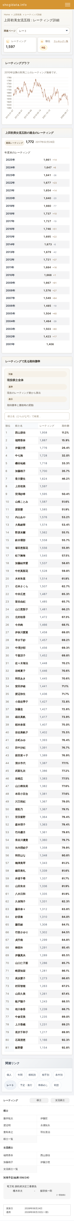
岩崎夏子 (20, 670)
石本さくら (21, 586)
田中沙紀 (20, 747)
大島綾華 (20, 524)
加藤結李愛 (21, 563)
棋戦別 (32, 1074)
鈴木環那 (20, 540)
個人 (9, 1074)
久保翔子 (20, 901)
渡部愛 (19, 509)
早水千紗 (20, 640)
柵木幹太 (18, 1190)
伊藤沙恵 (20, 447)
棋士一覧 (8, 1138)
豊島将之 (8, 1132)
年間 (20, 1074)
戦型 (56, 1085)
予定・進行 (26, 1085)
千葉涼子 (20, 655)
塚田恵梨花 (21, 547)
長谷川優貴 (21, 840)
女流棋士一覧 (10, 1168)
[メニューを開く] (67, 4)
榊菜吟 (19, 947)
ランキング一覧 (61, 41)
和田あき (20, 678)
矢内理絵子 (21, 847)
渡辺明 (7, 1125)
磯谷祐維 (20, 463)
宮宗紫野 (20, 817)
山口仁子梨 (21, 963)
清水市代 (20, 763)
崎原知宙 (20, 970)
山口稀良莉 (21, 786)
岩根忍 (19, 778)
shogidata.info (15, 5)
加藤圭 (19, 709)
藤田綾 (19, 924)
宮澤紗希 (20, 494)
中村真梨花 (21, 570)
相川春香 (20, 1009)
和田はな (20, 855)
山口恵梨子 (21, 609)
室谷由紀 (20, 601)
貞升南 (19, 939)
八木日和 (20, 893)
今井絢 (19, 624)
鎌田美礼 (20, 870)
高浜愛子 (20, 978)
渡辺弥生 (20, 694)
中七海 (19, 455)
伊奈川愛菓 (21, 632)
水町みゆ (20, 740)
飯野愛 (19, 1047)
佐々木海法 (21, 663)
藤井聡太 (8, 1118)
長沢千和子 (21, 1032)
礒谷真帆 (20, 717)
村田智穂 (20, 986)
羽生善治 (45, 1132)
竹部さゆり (21, 932)
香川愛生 (20, 478)
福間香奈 (20, 440)
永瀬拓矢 (45, 1125)
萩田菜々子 (21, 755)
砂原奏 (19, 916)
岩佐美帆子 (21, 732)
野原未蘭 (20, 532)
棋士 (39, 1100)
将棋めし (43, 1085)
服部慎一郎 (46, 1190)
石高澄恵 (20, 1039)
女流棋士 (60, 1100)
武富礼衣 (20, 770)
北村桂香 (20, 617)
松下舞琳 (20, 555)
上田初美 (17, 14)
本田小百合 (21, 793)
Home (7, 14)
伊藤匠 (44, 1118)
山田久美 (20, 993)
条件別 (59, 1074)
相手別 (45, 1074)
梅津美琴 (20, 863)
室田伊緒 (20, 686)
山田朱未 (20, 886)
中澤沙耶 (20, 647)
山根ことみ (21, 501)
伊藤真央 (20, 955)
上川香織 (20, 1024)
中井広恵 (20, 594)
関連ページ (9, 31)
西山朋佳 (20, 432)
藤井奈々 (20, 909)
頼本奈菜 (20, 724)
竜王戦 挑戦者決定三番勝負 (21, 1186)
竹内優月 (20, 832)
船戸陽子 (20, 1001)
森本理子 (20, 824)
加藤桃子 (20, 471)
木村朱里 (20, 578)
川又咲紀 (20, 801)
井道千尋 (20, 878)
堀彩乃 (19, 809)
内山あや (20, 517)
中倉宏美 (20, 1016)
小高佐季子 (21, 701)
